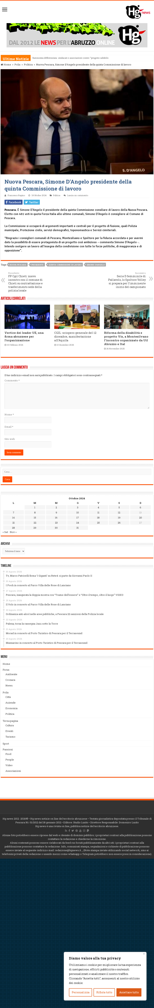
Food (8, 754)
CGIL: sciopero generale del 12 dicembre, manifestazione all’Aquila (75, 336)
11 (98, 512)
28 (13, 527)
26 (119, 522)
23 (56, 522)
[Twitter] (72, 830)
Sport (6, 743)
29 (34, 527)
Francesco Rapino (16, 195)
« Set (5, 532)
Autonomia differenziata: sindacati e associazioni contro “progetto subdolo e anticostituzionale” (81, 57)
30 (56, 527)
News (9, 685)
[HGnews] (140, 11)
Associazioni (13, 771)
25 (98, 522)
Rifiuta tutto (104, 992)
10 (77, 512)
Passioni (8, 749)
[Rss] (66, 830)
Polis (17, 64)
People (9, 759)
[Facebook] (69, 830)
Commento (12, 380)
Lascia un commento (77, 195)
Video (9, 765)
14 (13, 517)
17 (77, 517)
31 (77, 527)
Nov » (13, 532)
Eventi (9, 731)
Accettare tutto (129, 992)
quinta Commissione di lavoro (65, 264)
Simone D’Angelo (96, 264)
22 (35, 522)
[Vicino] (144, 954)
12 (119, 512)
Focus (6, 669)
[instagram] (84, 830)
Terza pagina (10, 721)
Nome (9, 414)
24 (77, 522)
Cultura (9, 725)
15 (35, 517)
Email (9, 426)
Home (7, 64)
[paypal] (87, 830)
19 (119, 517)
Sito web (10, 439)
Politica (28, 64)
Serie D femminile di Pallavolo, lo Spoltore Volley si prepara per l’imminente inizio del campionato (127, 280)
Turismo (10, 736)
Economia (11, 708)
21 (13, 522)
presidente (37, 264)
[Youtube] (80, 830)
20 (140, 517)
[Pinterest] (76, 830)
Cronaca (10, 680)
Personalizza (80, 992)
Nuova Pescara (18, 264)
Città (8, 697)
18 (98, 517)
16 (56, 517)
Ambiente (11, 674)
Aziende (10, 702)
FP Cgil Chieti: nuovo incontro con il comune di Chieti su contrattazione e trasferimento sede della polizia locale (25, 282)
